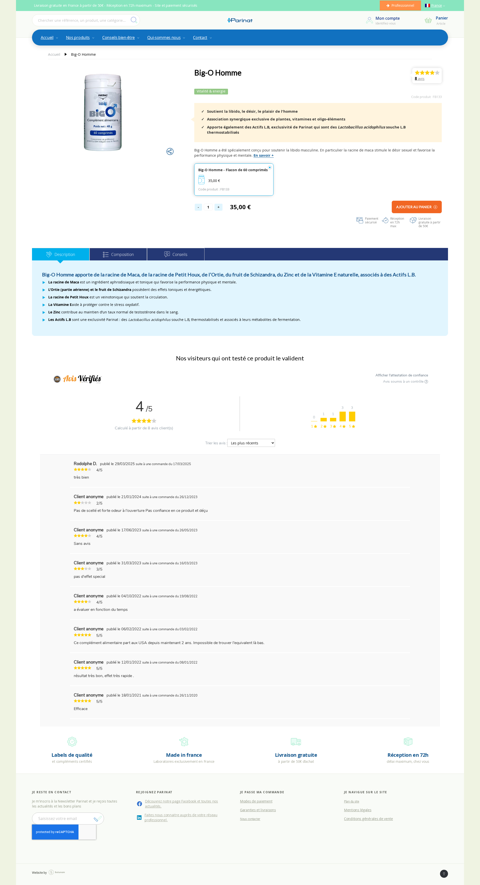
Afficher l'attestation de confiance (402, 375)
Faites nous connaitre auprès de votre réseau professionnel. (181, 817)
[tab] (61, 254)
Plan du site (351, 801)
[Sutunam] (57, 872)
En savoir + (264, 155)
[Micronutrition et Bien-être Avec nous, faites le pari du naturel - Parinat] (240, 20)
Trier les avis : (216, 443)
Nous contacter (250, 819)
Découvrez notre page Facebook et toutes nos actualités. (181, 804)
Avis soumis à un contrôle (403, 381)
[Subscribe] (98, 819)
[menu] (240, 37)
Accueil (54, 54)
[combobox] (86, 20)
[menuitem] (49, 37)
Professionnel (403, 5)
